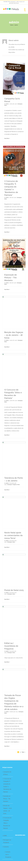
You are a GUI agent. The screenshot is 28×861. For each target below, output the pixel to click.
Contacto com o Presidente (8, 854)
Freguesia (15, 484)
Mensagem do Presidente (7, 841)
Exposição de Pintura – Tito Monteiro (10, 277)
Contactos (6, 846)
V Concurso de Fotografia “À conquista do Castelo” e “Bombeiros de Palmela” (7, 785)
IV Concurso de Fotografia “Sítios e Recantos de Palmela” (7, 823)
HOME (5, 835)
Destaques (20, 103)
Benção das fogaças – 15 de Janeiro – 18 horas (13, 335)
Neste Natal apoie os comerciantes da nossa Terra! (13, 535)
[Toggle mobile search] (25, 10)
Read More (6, 138)
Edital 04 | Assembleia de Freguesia (11, 646)
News (5, 105)
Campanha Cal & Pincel (7, 773)
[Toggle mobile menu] (25, 9)
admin (7, 103)
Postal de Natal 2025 (14, 590)
